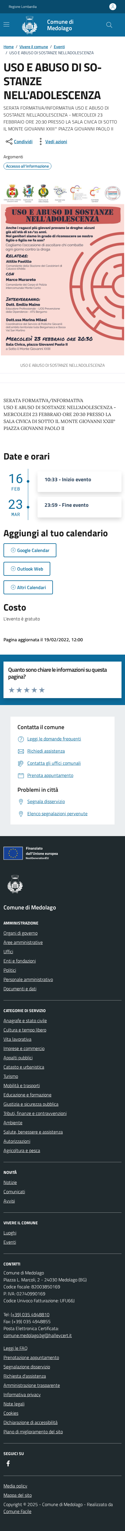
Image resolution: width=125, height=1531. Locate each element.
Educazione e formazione (27, 1094)
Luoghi (9, 1232)
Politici (9, 970)
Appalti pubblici (18, 1057)
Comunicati (14, 1191)
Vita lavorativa (17, 1039)
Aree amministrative (23, 942)
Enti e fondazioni (19, 960)
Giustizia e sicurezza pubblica (30, 1103)
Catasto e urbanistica (23, 1066)
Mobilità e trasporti (21, 1085)
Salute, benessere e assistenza (33, 1131)
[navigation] (6, 24)
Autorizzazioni (16, 1141)
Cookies (10, 1413)
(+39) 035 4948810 (30, 1314)
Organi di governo (20, 932)
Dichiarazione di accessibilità (30, 1422)
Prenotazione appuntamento (31, 1357)
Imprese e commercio (23, 1048)
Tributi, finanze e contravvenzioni (35, 1113)
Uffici (8, 951)
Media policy (15, 1485)
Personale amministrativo (28, 979)
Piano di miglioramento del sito (33, 1431)
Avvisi (9, 1200)
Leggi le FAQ (15, 1348)
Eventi (59, 46)
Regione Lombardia (23, 6)
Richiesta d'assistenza (24, 1375)
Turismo (10, 1076)
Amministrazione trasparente (31, 1385)
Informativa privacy (22, 1394)
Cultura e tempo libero (24, 1029)
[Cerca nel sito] (109, 25)
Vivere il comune (33, 46)
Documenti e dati (19, 988)
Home (8, 46)
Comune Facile (17, 1511)
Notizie (10, 1182)
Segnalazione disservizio (26, 1366)
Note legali (13, 1403)
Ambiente (12, 1122)
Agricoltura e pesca (21, 1150)
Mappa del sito (17, 1495)
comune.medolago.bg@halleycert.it (37, 1335)
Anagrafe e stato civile (25, 1020)
